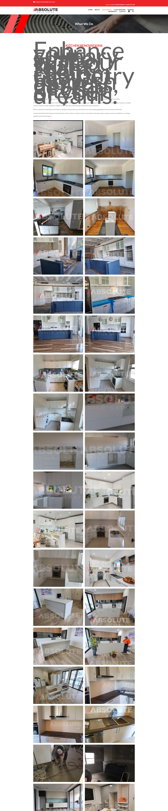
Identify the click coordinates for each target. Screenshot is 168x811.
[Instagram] (133, 11)
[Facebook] (129, 11)
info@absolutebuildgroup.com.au (45, 2)
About (97, 9)
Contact (122, 11)
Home (90, 9)
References (112, 11)
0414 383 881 (119, 4)
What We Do (107, 9)
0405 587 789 (130, 4)
